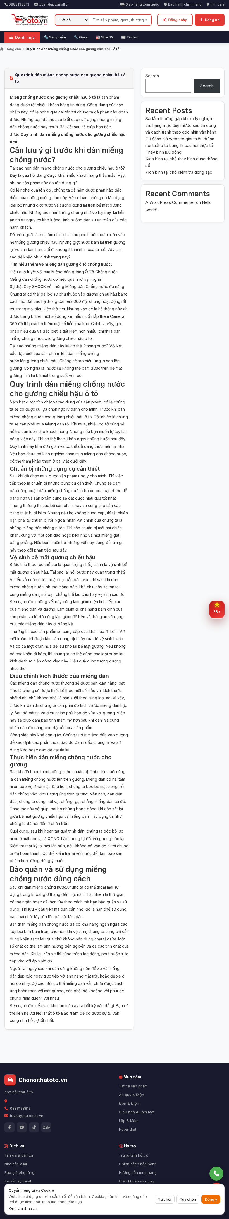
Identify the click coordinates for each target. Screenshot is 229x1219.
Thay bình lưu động (163, 152)
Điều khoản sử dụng (136, 1181)
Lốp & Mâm (129, 1120)
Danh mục (25, 37)
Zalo (46, 1127)
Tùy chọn (188, 1199)
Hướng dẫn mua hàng (138, 1172)
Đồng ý (211, 1199)
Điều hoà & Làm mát (136, 1112)
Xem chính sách (23, 1208)
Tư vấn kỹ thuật (17, 1181)
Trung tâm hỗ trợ (133, 1155)
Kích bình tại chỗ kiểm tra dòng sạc (178, 172)
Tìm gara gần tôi (18, 1155)
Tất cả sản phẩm (133, 1086)
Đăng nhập (177, 20)
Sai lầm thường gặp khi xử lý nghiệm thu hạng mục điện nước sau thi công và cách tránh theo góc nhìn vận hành (180, 125)
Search (152, 75)
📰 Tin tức (130, 37)
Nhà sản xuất (15, 1164)
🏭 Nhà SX (104, 37)
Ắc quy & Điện (131, 1094)
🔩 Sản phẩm (55, 37)
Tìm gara (217, 4)
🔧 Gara (81, 37)
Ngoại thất (127, 1129)
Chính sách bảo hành (138, 1164)
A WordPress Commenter (170, 202)
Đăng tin (212, 20)
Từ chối (164, 1199)
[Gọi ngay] (216, 1174)
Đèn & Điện (129, 1103)
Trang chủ (12, 49)
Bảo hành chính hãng (184, 4)
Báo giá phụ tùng (19, 1172)
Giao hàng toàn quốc (142, 4)
